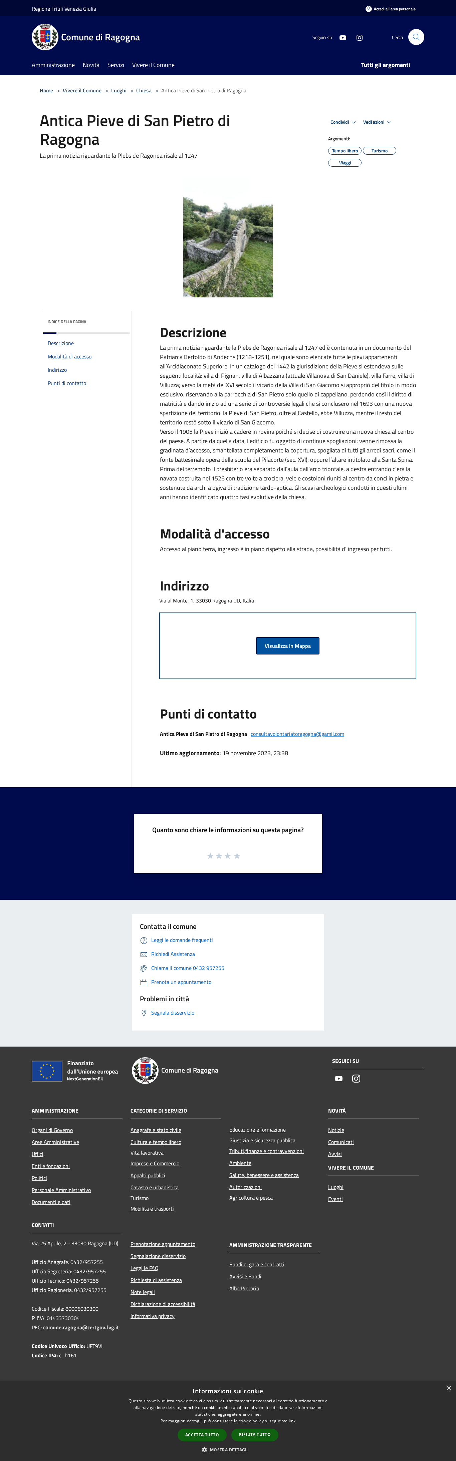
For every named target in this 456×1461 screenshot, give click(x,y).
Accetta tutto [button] (202, 1435)
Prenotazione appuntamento (163, 1244)
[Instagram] (357, 36)
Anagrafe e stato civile (156, 1130)
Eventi (335, 1199)
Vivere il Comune (83, 90)
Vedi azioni (374, 122)
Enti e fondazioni (51, 1166)
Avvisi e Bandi (245, 1276)
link (292, 1421)
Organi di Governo (52, 1130)
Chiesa (144, 90)
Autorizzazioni (245, 1187)
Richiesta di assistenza (156, 1280)
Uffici (37, 1154)
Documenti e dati (51, 1202)
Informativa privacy (153, 1316)
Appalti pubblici (148, 1175)
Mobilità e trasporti (152, 1209)
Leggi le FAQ (145, 1268)
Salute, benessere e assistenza (264, 1175)
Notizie (336, 1130)
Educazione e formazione (257, 1130)
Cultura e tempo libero (156, 1142)
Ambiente (240, 1163)
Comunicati (341, 1142)
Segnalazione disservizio (158, 1256)
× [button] (448, 1388)
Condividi (340, 122)
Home (46, 90)
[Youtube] (340, 36)
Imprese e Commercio (155, 1163)
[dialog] (228, 1421)
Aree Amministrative (55, 1142)
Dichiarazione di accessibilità (163, 1304)
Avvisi (335, 1154)
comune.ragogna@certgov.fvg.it (81, 1327)
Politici (39, 1178)
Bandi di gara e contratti (256, 1264)
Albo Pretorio (244, 1288)
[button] (228, 1449)
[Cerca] (416, 37)
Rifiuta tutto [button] (255, 1434)
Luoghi (119, 90)
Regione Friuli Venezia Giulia (64, 9)
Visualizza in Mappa (288, 646)
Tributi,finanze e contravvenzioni (266, 1151)
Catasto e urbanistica (155, 1187)
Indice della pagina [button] (67, 321)
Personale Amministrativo (61, 1190)
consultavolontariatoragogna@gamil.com (297, 734)
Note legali (143, 1292)
